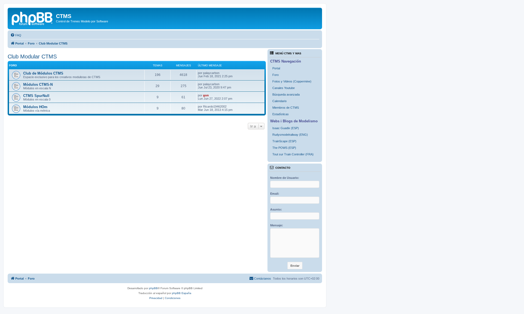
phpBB (153, 288)
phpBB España (181, 293)
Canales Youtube (283, 88)
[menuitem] (15, 35)
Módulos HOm (35, 107)
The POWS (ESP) (284, 147)
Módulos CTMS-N (38, 84)
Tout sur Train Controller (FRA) (293, 154)
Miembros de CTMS (285, 107)
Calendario (279, 101)
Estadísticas (280, 114)
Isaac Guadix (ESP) (285, 128)
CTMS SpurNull (36, 96)
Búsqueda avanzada (286, 94)
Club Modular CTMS (32, 57)
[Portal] (32, 17)
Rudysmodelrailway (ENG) (290, 134)
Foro (275, 74)
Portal (276, 68)
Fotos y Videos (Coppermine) (291, 81)
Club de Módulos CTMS (43, 73)
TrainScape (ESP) (284, 141)
